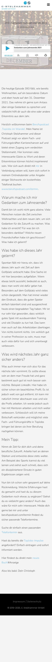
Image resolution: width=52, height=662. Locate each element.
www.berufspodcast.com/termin (20, 189)
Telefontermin (9, 532)
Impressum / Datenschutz (27, 601)
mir (37, 166)
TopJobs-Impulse (33, 540)
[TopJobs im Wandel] (16, 5)
